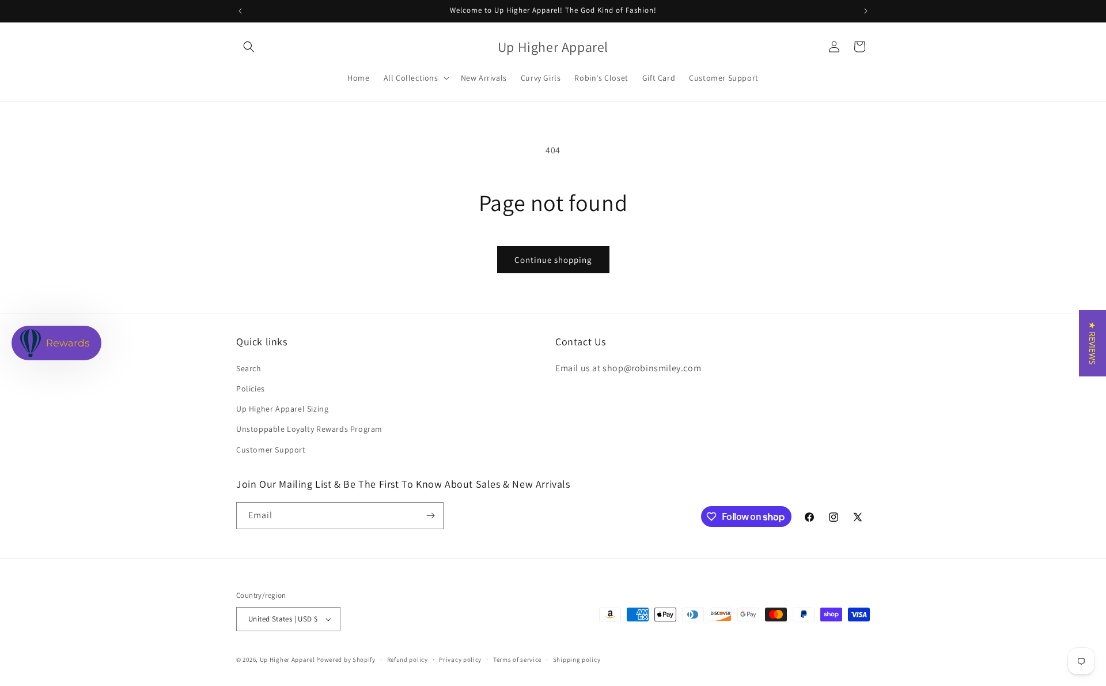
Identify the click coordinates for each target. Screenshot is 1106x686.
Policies (250, 388)
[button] (249, 46)
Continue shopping (553, 259)
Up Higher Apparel (287, 659)
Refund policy (407, 659)
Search (249, 368)
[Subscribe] (430, 515)
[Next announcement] (865, 11)
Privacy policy (460, 659)
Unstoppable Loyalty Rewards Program (309, 429)
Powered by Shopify (346, 659)
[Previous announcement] (240, 11)
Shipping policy (577, 659)
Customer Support (271, 449)
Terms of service (517, 659)
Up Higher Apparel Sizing (282, 409)
